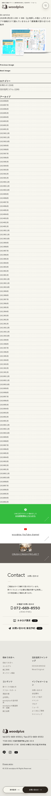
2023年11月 (5, 234)
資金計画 (6, 693)
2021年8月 (4, 344)
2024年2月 (4, 222)
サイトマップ (37, 714)
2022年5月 (4, 307)
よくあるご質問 (38, 710)
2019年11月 (5, 429)
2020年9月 (4, 388)
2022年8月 (4, 295)
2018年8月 (4, 481)
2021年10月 (5, 336)
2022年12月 (5, 279)
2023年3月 (4, 267)
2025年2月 (4, 174)
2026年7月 (4, 105)
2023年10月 (5, 238)
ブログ (34, 704)
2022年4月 (4, 311)
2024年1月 (4, 226)
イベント (35, 700)
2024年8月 (4, 198)
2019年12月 (5, 425)
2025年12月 (5, 133)
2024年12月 (5, 182)
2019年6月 (4, 449)
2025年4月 (4, 166)
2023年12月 (5, 230)
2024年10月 (5, 190)
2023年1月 (4, 275)
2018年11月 (5, 473)
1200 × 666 (18, 18)
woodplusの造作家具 (10, 701)
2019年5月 (4, 453)
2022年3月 (4, 315)
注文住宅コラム (7, 89)
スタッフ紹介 (37, 697)
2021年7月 (4, 348)
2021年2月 (4, 368)
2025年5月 (4, 161)
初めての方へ (8, 662)
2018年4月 (4, 498)
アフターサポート (9, 690)
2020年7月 (4, 396)
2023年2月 (4, 271)
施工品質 (6, 711)
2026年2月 (4, 125)
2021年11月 (5, 331)
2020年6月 (4, 400)
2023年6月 (4, 255)
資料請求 (13, 790)
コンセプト (7, 666)
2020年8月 (4, 392)
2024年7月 (4, 202)
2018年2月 (4, 502)
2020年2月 (4, 417)
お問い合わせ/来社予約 (23, 628)
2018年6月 (4, 489)
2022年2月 (4, 319)
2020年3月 (4, 412)
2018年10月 (5, 477)
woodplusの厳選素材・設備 (10, 706)
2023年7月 (4, 250)
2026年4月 (4, 117)
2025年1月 (4, 178)
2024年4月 (4, 214)
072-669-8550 (27, 608)
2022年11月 (5, 283)
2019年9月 (4, 437)
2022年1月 (4, 323)
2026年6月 (4, 109)
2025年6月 (4, 157)
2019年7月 (4, 445)
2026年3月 (4, 121)
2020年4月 (4, 408)
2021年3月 (4, 364)
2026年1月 (4, 129)
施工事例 (6, 669)
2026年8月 (4, 101)
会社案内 (35, 693)
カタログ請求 (24, 620)
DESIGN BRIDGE (39, 666)
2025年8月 (4, 149)
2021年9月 (4, 340)
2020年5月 (4, 404)
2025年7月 (4, 153)
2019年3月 (4, 461)
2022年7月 (4, 299)
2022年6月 (4, 303)
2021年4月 (4, 360)
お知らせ (4, 85)
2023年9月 (4, 242)
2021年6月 (4, 352)
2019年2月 (4, 465)
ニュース (35, 707)
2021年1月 (4, 372)
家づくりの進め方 (9, 687)
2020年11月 (5, 380)
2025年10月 (5, 141)
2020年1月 (4, 421)
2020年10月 (5, 384)
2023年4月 (4, 263)
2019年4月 (4, 457)
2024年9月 (4, 194)
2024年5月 (4, 210)
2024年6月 (4, 206)
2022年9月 (4, 291)
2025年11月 (5, 137)
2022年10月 (5, 287)
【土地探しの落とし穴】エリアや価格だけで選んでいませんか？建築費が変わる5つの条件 (25, 21)
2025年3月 (4, 169)
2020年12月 (5, 376)
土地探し (6, 697)
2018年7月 (4, 485)
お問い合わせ (37, 690)
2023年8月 (4, 246)
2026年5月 (4, 113)
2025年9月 (4, 145)
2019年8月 (4, 441)
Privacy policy (8, 764)
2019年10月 (5, 433)
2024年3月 (4, 218)
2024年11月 (5, 186)
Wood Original (38, 669)
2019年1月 (4, 469)
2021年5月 (4, 356)
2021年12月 (5, 327)
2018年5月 (4, 493)
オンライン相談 (9, 673)
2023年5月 (4, 259)
